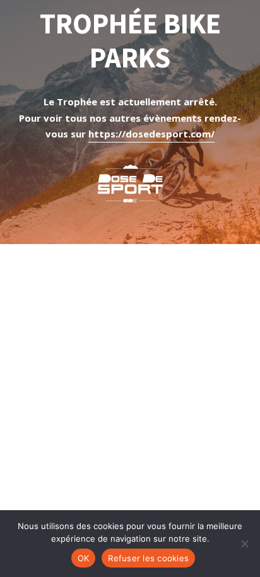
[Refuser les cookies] (244, 543)
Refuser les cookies (148, 558)
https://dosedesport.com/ (151, 133)
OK (84, 558)
